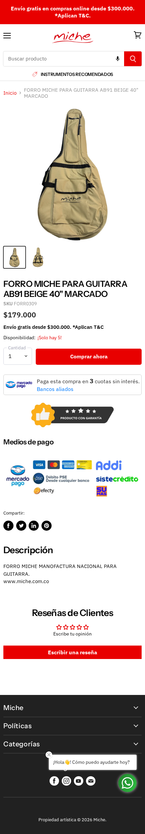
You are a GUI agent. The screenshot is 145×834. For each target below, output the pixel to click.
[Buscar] (133, 59)
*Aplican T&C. (73, 15)
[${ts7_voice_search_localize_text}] (118, 59)
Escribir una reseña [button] (72, 652)
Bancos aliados (55, 389)
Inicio (10, 93)
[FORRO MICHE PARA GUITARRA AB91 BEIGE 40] (14, 257)
